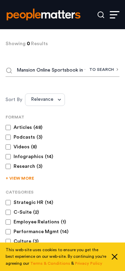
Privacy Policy (88, 263)
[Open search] (101, 14)
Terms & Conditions (50, 263)
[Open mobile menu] (114, 14)
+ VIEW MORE (20, 178)
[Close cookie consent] (114, 257)
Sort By (14, 99)
